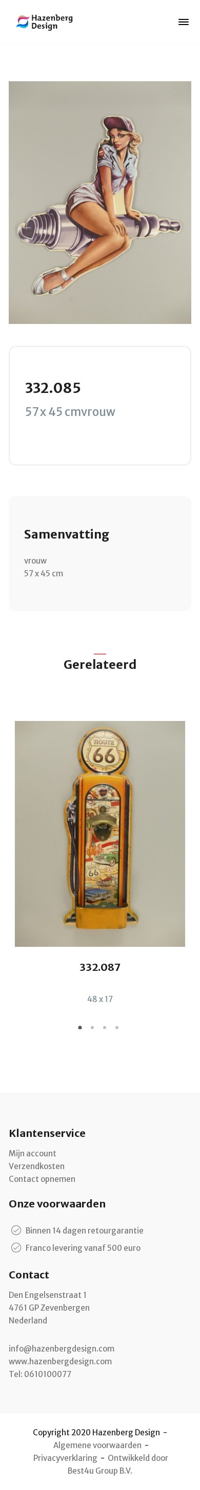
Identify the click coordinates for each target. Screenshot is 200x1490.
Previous (16, 854)
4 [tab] (118, 1031)
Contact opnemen (42, 1179)
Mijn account (32, 1153)
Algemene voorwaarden (97, 1445)
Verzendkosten (37, 1166)
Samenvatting (66, 534)
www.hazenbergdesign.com (60, 1361)
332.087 (100, 967)
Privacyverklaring (65, 1458)
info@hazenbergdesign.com (61, 1349)
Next (183, 854)
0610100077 (47, 1374)
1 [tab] (81, 1031)
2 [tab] (94, 1031)
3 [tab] (106, 1031)
